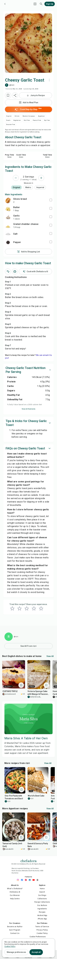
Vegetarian (17, 120)
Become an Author (14, 927)
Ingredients (42, 909)
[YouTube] (34, 880)
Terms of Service (42, 927)
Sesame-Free (10, 124)
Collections (42, 899)
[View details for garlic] (8, 217)
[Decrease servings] (16, 178)
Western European (29, 116)
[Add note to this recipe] (8, 271)
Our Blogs (42, 895)
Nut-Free (27, 120)
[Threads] (38, 880)
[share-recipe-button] (15, 95)
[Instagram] (19, 880)
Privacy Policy (42, 930)
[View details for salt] (8, 234)
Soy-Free (47, 120)
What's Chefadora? (15, 889)
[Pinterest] (26, 880)
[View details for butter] (8, 209)
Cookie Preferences (38, 937)
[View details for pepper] (8, 242)
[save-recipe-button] (8, 95)
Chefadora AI (15, 892)
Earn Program (14, 930)
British (17, 116)
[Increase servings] (41, 178)
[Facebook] (23, 880)
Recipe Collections (42, 902)
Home (42, 889)
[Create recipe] (35, 4)
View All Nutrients (28, 409)
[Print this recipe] (15, 271)
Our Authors (42, 905)
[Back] (5, 4)
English (9, 116)
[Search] (41, 4)
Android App (42, 915)
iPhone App (42, 919)
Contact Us (14, 933)
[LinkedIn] (30, 880)
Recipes (42, 912)
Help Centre (15, 899)
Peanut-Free (37, 120)
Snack (8, 120)
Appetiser (41, 116)
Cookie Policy (42, 933)
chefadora (28, 860)
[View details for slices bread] (8, 200)
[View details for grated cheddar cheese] (8, 225)
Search (42, 892)
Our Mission (15, 895)
